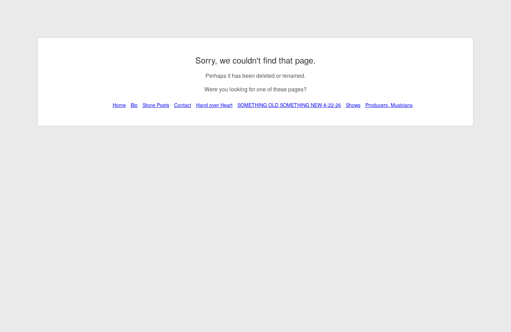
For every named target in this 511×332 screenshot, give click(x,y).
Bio (134, 104)
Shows (353, 104)
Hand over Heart (214, 104)
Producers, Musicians (389, 104)
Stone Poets (156, 104)
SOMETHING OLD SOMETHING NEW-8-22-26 (289, 104)
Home (119, 104)
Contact (182, 104)
